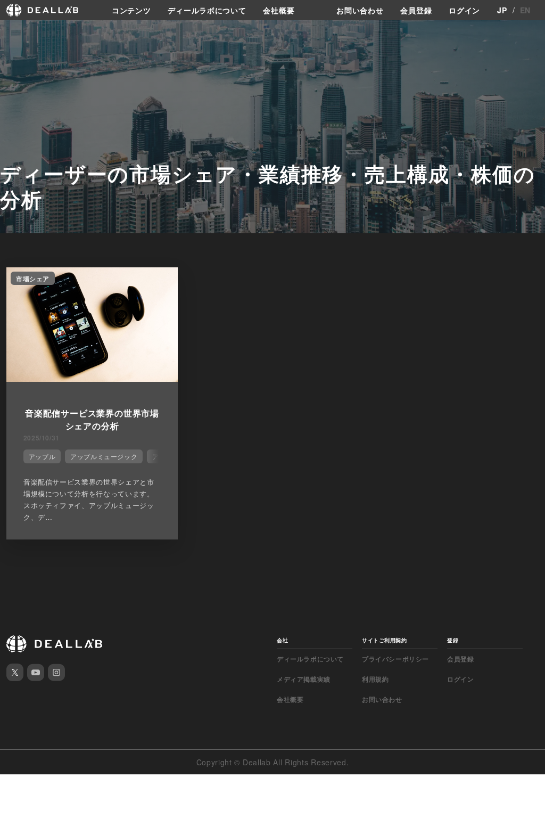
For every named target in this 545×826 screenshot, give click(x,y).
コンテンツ (131, 10)
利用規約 (375, 679)
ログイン (464, 10)
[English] (19, 33)
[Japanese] (37, 33)
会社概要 (278, 10)
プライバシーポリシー (395, 659)
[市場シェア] (92, 378)
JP (502, 10)
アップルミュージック (103, 456)
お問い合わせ (359, 10)
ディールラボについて (207, 10)
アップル (42, 456)
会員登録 (416, 10)
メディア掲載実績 (304, 679)
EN (525, 10)
